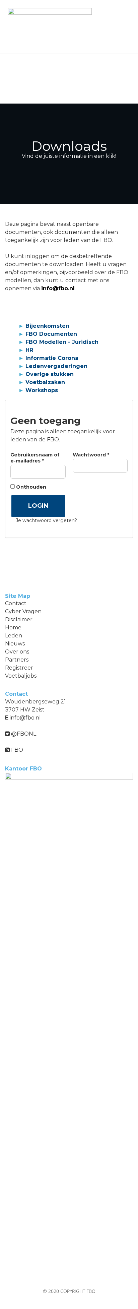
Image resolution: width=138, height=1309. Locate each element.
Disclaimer (18, 619)
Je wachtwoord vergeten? (46, 520)
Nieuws (15, 643)
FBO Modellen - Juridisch (61, 342)
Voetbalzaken (45, 382)
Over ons (17, 651)
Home (13, 627)
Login (38, 505)
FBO (16, 750)
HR (29, 350)
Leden (13, 635)
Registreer (19, 668)
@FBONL (23, 734)
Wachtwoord (100, 455)
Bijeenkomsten (47, 326)
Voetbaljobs (21, 676)
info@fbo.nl (58, 288)
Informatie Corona (51, 358)
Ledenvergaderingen (56, 366)
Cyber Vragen (23, 611)
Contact (15, 603)
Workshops (41, 390)
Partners (16, 660)
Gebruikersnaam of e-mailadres (36, 458)
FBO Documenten (51, 334)
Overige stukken (49, 374)
